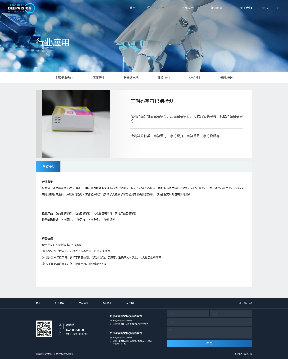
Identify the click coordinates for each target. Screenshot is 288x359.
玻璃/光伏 (164, 77)
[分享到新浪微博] (250, 303)
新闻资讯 (217, 8)
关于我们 (246, 8)
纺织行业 (195, 77)
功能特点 (48, 166)
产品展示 (188, 8)
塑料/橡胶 (226, 77)
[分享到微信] (245, 303)
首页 (132, 8)
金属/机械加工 (64, 77)
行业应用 (159, 8)
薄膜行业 (99, 77)
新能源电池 (131, 77)
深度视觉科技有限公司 (46, 354)
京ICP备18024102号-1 (65, 354)
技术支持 (238, 354)
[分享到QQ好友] (240, 303)
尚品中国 (248, 354)
